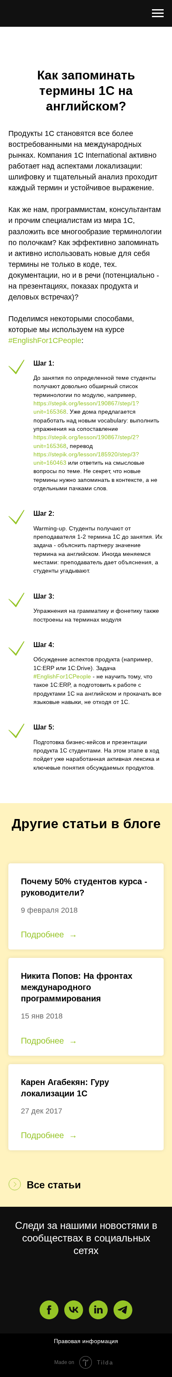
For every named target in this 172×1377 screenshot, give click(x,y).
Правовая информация (86, 1341)
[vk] (73, 1309)
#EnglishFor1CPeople (44, 340)
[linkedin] (98, 1309)
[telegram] (123, 1309)
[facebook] (49, 1309)
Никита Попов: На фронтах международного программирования (76, 987)
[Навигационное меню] (158, 13)
